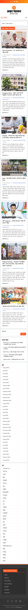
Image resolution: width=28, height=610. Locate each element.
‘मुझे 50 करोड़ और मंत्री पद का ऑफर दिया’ (13, 306)
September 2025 (7, 400)
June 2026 (5, 373)
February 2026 (6, 385)
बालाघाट (4, 516)
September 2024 (7, 436)
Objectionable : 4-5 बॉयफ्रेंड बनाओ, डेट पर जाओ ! (13, 359)
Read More (4, 70)
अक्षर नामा (5, 471)
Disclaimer (7, 590)
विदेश (4, 549)
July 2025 (5, 406)
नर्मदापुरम (5, 507)
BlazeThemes (19, 607)
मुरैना (4, 534)
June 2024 (5, 445)
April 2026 (5, 379)
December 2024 (7, 427)
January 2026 (6, 388)
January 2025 (6, 424)
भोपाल (8, 89)
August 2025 (6, 403)
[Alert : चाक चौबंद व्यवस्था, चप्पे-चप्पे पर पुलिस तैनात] (14, 167)
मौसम (4, 537)
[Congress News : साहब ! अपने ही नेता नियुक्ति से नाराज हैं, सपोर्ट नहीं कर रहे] (14, 82)
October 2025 (6, 397)
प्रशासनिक (17, 172)
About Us (7, 578)
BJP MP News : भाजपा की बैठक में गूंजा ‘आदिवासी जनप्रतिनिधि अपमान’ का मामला (13, 343)
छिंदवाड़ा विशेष (5, 46)
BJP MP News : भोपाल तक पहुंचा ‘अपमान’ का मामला (13, 352)
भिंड (4, 522)
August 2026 (6, 367)
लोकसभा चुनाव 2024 (6, 302)
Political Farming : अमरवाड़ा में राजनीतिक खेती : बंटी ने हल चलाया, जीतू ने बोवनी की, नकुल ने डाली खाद (13, 264)
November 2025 (7, 394)
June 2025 (5, 409)
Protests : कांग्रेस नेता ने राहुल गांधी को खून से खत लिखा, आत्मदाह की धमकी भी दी (13, 137)
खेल (4, 486)
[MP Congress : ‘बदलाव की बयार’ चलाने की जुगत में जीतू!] (14, 210)
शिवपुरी (4, 555)
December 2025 (7, 391)
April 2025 (5, 415)
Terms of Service (8, 584)
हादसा (4, 561)
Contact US (7, 593)
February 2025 (6, 421)
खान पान (4, 483)
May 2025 (5, 412)
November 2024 (7, 430)
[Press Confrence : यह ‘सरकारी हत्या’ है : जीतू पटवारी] (14, 39)
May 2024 (5, 448)
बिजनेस (4, 519)
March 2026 (6, 382)
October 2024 (6, 433)
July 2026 (5, 370)
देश (3, 132)
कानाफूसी (4, 89)
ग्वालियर (4, 489)
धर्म (3, 504)
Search (4, 331)
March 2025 (6, 418)
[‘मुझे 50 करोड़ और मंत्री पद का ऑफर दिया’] (14, 295)
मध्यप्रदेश (14, 46)
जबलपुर (4, 498)
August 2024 (6, 439)
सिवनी (4, 558)
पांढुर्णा (4, 510)
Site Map (7, 587)
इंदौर (4, 477)
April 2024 (5, 451)
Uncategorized (6, 468)
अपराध (4, 474)
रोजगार (4, 543)
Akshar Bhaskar (7, 55)
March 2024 (6, 454)
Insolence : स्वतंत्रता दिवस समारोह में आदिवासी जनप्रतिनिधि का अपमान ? (12, 355)
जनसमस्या (10, 46)
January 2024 (6, 460)
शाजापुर (4, 552)
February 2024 (6, 457)
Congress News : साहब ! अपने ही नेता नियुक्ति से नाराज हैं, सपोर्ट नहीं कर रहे (12, 94)
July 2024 (5, 442)
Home (6, 575)
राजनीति (18, 46)
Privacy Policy (8, 581)
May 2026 (5, 376)
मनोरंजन (4, 531)
